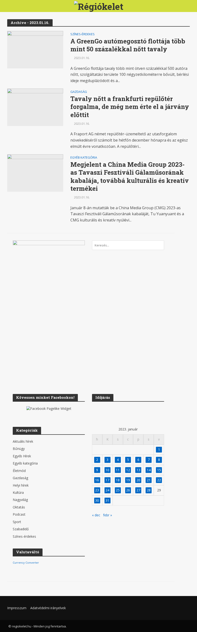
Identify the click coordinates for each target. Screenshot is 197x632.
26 (128, 490)
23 (97, 490)
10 (107, 470)
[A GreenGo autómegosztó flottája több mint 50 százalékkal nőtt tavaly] (35, 49)
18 (118, 480)
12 (128, 470)
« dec (96, 515)
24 (107, 490)
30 (97, 500)
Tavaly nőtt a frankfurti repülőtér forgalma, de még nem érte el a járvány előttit (129, 107)
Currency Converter (26, 562)
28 (149, 490)
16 (97, 480)
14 (149, 470)
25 (118, 490)
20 (138, 480)
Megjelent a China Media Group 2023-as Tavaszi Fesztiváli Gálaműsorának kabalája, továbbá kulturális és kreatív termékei (129, 177)
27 (138, 490)
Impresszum (16, 608)
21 (149, 480)
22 (159, 480)
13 (138, 470)
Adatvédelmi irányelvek (48, 608)
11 (118, 470)
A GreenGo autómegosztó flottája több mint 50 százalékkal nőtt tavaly (127, 45)
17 (107, 480)
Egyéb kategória (83, 158)
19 (128, 480)
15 (159, 470)
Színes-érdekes (82, 34)
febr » (107, 515)
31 (107, 500)
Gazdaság (78, 92)
